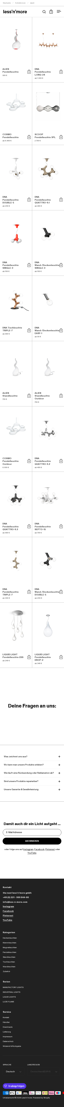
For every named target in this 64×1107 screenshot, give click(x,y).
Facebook (39, 849)
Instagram (28, 849)
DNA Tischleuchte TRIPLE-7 (16, 308)
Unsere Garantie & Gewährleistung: (21, 789)
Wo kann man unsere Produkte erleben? (24, 765)
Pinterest (50, 849)
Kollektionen (20, 3)
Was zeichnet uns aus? (15, 757)
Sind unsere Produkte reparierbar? (21, 781)
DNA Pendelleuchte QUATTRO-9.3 (16, 504)
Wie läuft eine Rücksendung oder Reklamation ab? (29, 773)
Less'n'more (27, 1098)
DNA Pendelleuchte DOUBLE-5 (16, 177)
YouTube (31, 853)
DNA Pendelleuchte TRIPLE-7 (16, 569)
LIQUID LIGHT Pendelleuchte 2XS (16, 635)
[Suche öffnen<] (44, 11)
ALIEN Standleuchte (16, 373)
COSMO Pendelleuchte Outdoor (16, 439)
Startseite (7, 3)
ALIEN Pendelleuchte (16, 49)
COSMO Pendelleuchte (16, 113)
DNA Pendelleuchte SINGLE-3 (16, 242)
